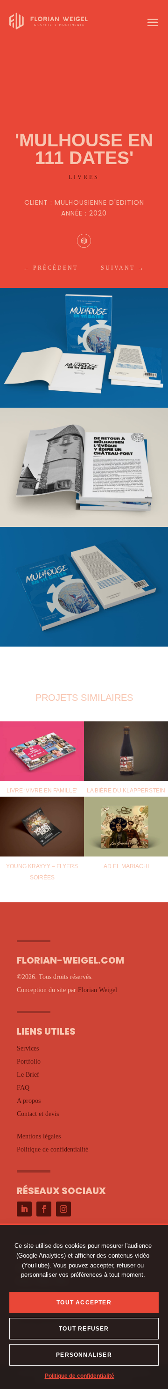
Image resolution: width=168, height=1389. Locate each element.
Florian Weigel (97, 989)
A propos (29, 1100)
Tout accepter (84, 1302)
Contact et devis (38, 1113)
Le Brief (28, 1074)
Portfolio (29, 1061)
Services (28, 1048)
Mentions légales (39, 1136)
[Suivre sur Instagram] (63, 1209)
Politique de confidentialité (79, 1376)
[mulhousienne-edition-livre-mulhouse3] (84, 646)
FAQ (23, 1087)
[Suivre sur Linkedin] (24, 1209)
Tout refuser (84, 1328)
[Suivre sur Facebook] (43, 1209)
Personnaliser (84, 1355)
